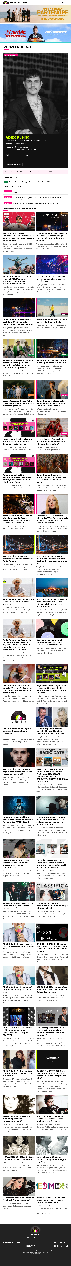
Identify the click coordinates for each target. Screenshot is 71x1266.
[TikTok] (67, 1246)
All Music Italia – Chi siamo (12, 1250)
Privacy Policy (36, 1250)
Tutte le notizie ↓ (14, 164)
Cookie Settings (61, 1250)
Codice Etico (28, 1250)
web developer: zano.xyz (35, 1253)
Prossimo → (37, 1219)
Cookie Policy (44, 1250)
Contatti (22, 1250)
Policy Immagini (52, 1250)
